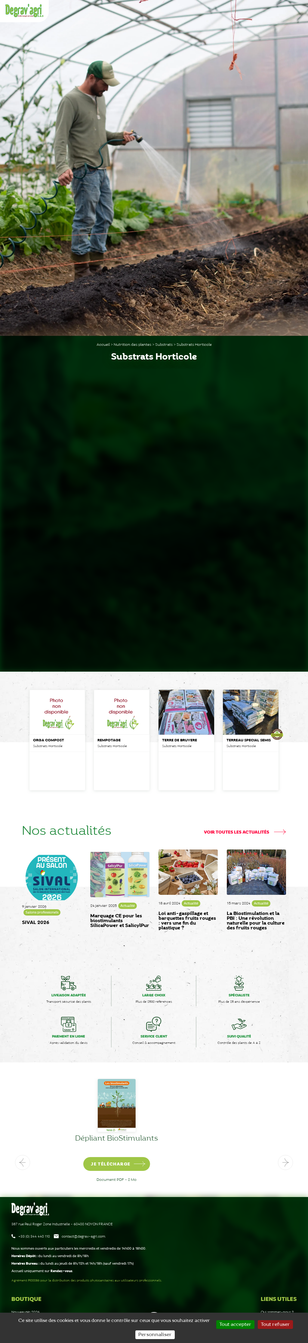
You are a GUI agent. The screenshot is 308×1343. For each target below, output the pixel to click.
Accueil (103, 345)
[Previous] (22, 1162)
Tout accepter (235, 1324)
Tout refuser (275, 1324)
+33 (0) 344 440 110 (34, 1236)
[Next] (285, 1162)
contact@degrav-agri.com (83, 1236)
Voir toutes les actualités (237, 832)
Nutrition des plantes (132, 345)
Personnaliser (155, 1334)
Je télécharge (148, 1164)
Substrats (164, 345)
